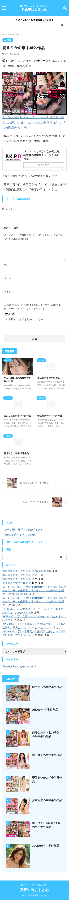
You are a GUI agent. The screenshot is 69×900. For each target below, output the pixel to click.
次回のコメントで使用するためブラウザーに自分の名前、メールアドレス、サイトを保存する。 (32, 306)
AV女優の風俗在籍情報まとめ (24, 529)
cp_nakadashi (43, 570)
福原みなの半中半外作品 (16, 453)
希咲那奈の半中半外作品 (49, 415)
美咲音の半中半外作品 (15, 582)
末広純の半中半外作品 (48, 377)
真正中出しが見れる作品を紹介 (34, 885)
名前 (6, 264)
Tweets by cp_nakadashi (19, 666)
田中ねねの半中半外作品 (47, 687)
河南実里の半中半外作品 (16, 570)
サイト (7, 291)
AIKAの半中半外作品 (45, 709)
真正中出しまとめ (34, 9)
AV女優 (8, 209)
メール (7, 278)
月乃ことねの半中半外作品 (17, 415)
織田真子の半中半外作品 (16, 574)
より (37, 574)
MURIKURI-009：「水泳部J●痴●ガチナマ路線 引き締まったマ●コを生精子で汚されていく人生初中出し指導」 (34, 590)
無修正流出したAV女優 (20, 534)
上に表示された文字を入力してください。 (25, 319)
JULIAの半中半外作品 (45, 845)
